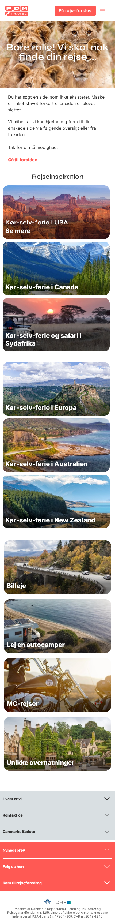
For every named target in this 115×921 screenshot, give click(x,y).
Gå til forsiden (22, 159)
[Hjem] (16, 11)
